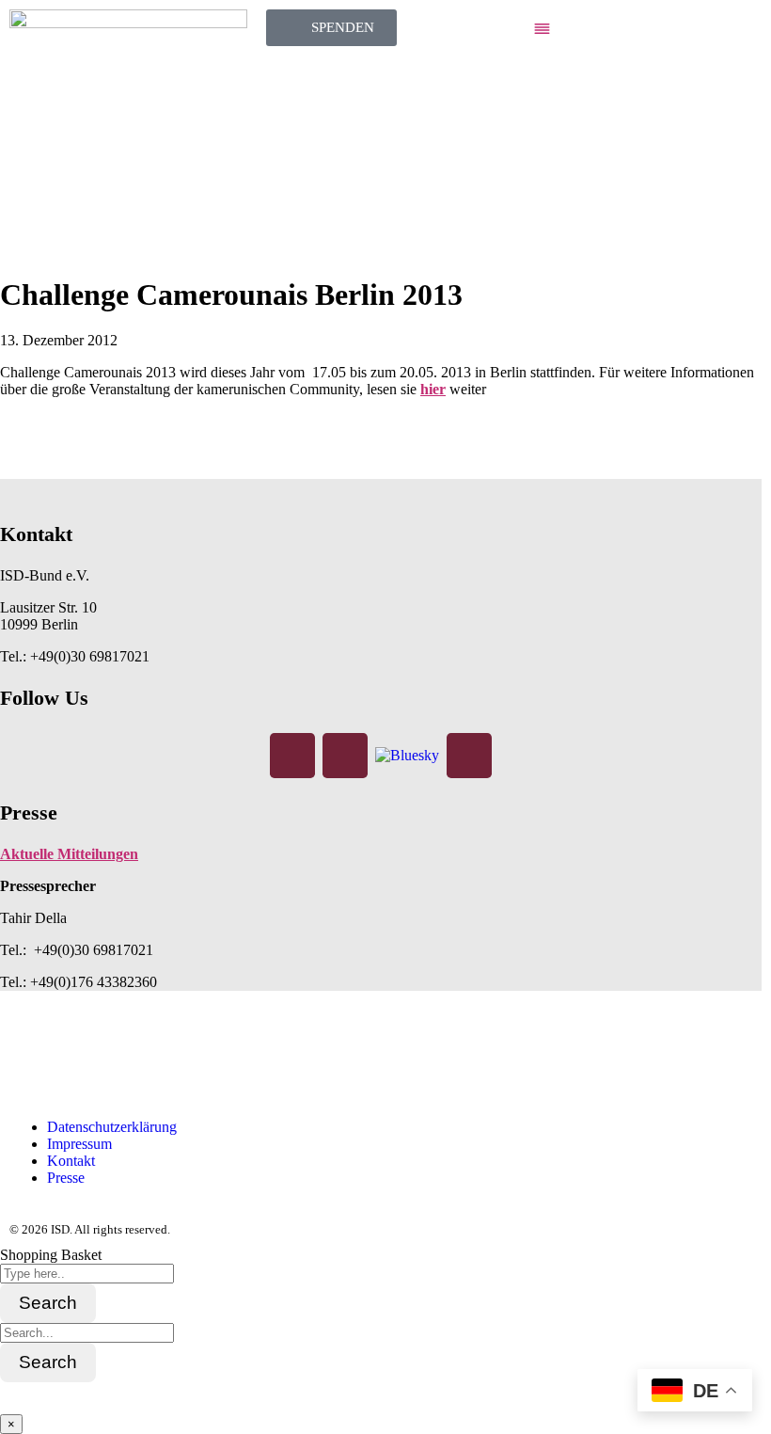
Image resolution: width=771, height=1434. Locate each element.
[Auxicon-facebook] (32, 1061)
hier (433, 389)
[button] (643, 30)
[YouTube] (469, 755)
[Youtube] (185, 1061)
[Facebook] (292, 755)
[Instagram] (345, 755)
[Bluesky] (407, 754)
